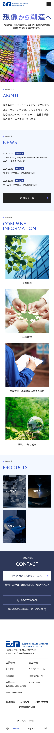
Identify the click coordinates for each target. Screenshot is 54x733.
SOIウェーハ (34, 682)
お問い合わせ (41, 701)
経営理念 (10, 675)
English (31, 728)
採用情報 (10, 701)
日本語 (16, 728)
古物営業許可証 (27, 707)
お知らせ (25, 701)
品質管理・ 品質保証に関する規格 (16, 684)
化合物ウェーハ (36, 675)
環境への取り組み (14, 692)
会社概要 (10, 669)
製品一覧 (33, 662)
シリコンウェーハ (37, 669)
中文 (46, 728)
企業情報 (10, 662)
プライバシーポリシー (27, 720)
